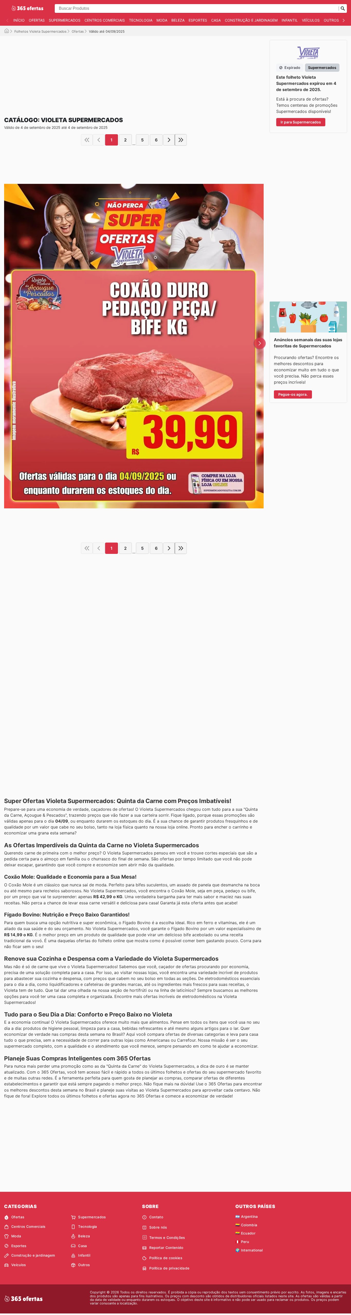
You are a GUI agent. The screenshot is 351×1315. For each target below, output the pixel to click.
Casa (216, 20)
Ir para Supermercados (301, 122)
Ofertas (37, 20)
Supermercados (64, 20)
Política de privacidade (169, 1268)
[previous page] (99, 140)
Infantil (290, 20)
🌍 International (249, 1250)
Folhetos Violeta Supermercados (40, 31)
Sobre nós (158, 1227)
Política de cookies (165, 1258)
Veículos (311, 20)
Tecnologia (140, 20)
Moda (161, 20)
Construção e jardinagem (251, 20)
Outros (331, 20)
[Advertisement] (134, 72)
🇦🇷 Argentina (246, 1216)
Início (19, 20)
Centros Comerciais (105, 20)
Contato (156, 1217)
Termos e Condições (167, 1238)
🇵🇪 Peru (242, 1242)
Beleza (177, 20)
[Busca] (343, 8)
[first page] (87, 140)
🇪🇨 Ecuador (245, 1233)
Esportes (198, 20)
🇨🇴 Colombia (246, 1225)
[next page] (169, 140)
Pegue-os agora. (293, 394)
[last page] (181, 140)
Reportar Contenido (166, 1248)
